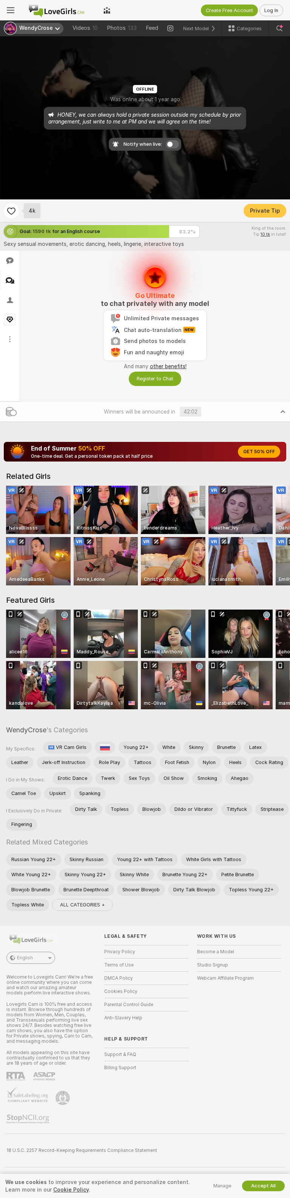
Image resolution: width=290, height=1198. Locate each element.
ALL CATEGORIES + (82, 905)
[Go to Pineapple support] (63, 1098)
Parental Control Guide (128, 1004)
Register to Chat (155, 378)
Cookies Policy (120, 991)
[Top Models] (107, 10)
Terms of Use (119, 965)
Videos (85, 28)
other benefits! (168, 366)
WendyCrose (26, 730)
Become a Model (215, 951)
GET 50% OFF (259, 451)
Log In (271, 10)
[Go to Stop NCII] (28, 1119)
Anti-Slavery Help (123, 1017)
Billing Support (120, 1067)
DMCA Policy (118, 978)
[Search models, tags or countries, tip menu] (279, 28)
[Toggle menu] (10, 10)
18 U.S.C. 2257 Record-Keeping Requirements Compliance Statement (81, 1150)
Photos (122, 28)
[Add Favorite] (11, 210)
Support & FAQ (120, 1054)
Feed (152, 28)
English (25, 957)
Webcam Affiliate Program (225, 978)
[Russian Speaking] (105, 747)
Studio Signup (212, 965)
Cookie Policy (71, 1190)
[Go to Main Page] (59, 10)
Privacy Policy (119, 951)
